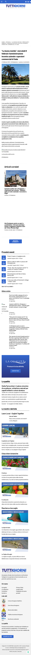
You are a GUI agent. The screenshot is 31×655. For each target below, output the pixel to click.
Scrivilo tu (4, 593)
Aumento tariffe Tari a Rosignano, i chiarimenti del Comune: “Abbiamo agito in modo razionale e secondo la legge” (15, 191)
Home (3, 42)
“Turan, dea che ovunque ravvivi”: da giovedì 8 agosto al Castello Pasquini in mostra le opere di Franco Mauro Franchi (19, 318)
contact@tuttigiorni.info (22, 647)
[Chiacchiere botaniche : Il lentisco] (15, 463)
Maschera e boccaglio (10, 508)
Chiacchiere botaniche (10, 453)
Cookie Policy (19, 589)
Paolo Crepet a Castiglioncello (16, 256)
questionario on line (7, 138)
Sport (14, 230)
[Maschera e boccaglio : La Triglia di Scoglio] (15, 544)
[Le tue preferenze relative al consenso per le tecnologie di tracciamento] (28, 652)
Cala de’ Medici (13, 416)
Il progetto (4, 587)
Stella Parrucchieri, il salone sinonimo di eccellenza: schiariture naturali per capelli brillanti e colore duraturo (15, 388)
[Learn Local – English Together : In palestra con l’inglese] (15, 431)
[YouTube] (30, 1)
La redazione (5, 589)
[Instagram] (28, 1)
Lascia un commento (24, 62)
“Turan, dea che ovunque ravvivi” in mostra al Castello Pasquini (17, 268)
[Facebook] (26, 1)
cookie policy (19, 651)
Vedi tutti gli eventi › (7, 286)
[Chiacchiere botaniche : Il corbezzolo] (15, 489)
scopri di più (7, 636)
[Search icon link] (6, 2)
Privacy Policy (19, 587)
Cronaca (8, 42)
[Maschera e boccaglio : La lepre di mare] (15, 517)
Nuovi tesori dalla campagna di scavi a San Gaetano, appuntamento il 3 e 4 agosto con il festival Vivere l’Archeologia (19, 296)
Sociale (10, 230)
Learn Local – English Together (13, 413)
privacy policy (14, 651)
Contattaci (15, 370)
